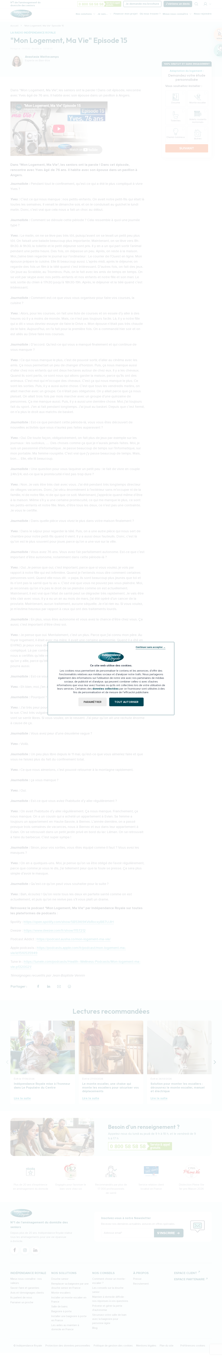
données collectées (105, 688)
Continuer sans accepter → (150, 647)
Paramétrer (92, 702)
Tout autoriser (126, 702)
